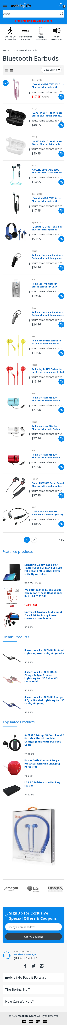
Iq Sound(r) (37, 222)
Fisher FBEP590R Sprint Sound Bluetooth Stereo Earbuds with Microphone (48, 485)
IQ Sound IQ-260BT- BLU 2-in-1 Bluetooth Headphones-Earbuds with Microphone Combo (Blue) (48, 228)
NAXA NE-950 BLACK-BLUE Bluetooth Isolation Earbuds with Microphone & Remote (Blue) (47, 171)
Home (6, 50)
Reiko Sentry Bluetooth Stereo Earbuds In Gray (44, 285)
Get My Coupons (33, 936)
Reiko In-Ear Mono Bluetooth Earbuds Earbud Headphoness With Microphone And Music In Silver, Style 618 (48, 314)
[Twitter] (33, 967)
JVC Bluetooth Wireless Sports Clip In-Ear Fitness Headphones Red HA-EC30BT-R (43, 593)
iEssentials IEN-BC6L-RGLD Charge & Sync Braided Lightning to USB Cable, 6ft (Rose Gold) (41, 677)
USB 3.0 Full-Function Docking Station (42, 784)
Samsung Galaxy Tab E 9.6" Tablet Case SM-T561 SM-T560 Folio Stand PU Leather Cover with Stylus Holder (43, 569)
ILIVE (34, 507)
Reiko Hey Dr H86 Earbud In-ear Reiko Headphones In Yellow (47, 342)
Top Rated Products (19, 722)
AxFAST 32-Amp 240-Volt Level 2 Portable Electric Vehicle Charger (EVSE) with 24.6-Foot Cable (44, 740)
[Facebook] (25, 967)
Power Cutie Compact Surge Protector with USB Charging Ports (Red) (42, 763)
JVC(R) (34, 108)
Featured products (18, 551)
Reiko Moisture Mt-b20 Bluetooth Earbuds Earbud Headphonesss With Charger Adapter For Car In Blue (47, 399)
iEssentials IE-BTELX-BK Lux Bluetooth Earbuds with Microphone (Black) (47, 200)
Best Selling (50, 69)
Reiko (34, 251)
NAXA (34, 165)
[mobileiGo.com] (21, 5)
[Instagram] (42, 967)
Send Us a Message (25, 954)
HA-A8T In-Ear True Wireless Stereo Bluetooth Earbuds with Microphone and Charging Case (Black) (47, 114)
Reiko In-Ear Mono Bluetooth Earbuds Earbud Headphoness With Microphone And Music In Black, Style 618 (48, 257)
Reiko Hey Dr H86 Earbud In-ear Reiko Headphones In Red (48, 371)
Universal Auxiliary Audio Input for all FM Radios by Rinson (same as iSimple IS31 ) (43, 615)
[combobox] (33, 13)
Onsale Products (16, 637)
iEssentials (37, 80)
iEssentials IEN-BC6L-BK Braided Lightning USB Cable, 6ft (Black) (44, 652)
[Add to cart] (61, 97)
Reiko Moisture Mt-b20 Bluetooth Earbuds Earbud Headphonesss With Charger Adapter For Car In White (47, 428)
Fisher (35, 478)
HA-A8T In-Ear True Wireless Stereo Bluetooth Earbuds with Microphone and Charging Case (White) (47, 143)
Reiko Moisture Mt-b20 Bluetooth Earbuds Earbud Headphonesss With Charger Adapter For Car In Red (47, 456)
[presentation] (4, 888)
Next (61, 539)
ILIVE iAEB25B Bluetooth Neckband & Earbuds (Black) (47, 513)
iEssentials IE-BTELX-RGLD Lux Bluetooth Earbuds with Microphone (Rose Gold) (48, 86)
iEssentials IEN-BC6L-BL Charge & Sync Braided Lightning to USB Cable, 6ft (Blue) (44, 700)
